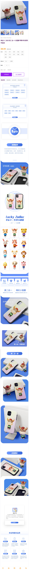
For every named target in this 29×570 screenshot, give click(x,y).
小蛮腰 (11, 61)
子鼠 (6, 51)
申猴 (18, 54)
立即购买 (6, 74)
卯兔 (18, 51)
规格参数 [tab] (8, 80)
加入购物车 (19, 74)
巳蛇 (6, 54)
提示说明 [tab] (14, 80)
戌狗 (6, 57)
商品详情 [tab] (3, 80)
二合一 (6, 61)
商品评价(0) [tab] (20, 80)
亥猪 (10, 57)
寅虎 (14, 51)
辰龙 (22, 51)
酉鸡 (22, 54)
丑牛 (10, 51)
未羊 (14, 54)
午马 (10, 54)
